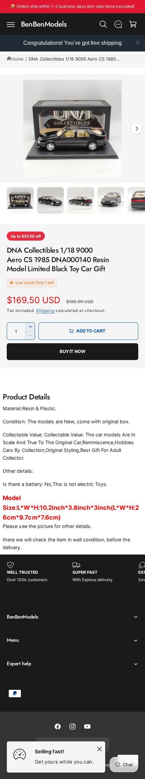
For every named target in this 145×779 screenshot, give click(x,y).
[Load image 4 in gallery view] (110, 200)
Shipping (45, 310)
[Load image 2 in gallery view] (50, 200)
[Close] (99, 748)
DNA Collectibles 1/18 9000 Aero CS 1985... (74, 59)
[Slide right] (136, 128)
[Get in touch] (118, 24)
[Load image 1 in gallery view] (20, 200)
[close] (138, 42)
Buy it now (72, 351)
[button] (10, 24)
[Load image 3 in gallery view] (80, 200)
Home (17, 59)
